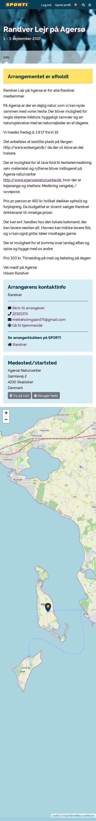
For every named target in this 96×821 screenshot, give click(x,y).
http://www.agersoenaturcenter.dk (32, 179)
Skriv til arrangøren (28, 307)
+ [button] (6, 413)
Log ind (46, 5)
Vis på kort (20, 395)
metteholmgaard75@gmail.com (39, 319)
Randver (20, 344)
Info (6, 57)
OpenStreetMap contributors (79, 815)
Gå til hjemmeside (27, 325)
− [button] (6, 419)
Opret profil (63, 5)
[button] (76, 4)
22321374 (20, 313)
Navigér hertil (47, 395)
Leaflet (56, 815)
